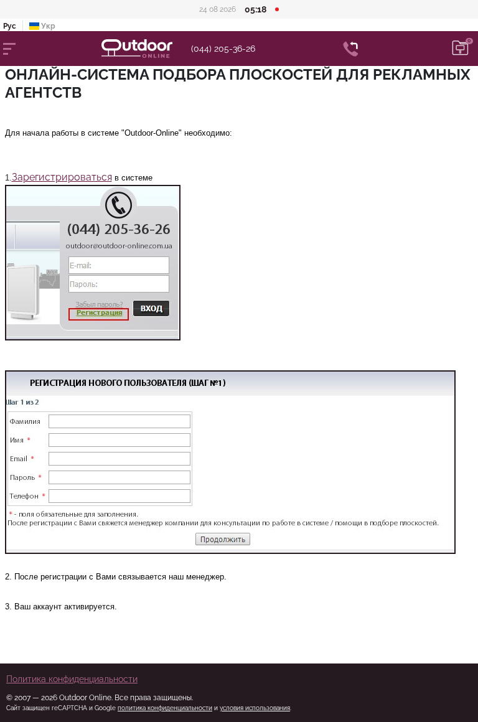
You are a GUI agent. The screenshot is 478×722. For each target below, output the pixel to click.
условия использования (255, 708)
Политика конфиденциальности (72, 679)
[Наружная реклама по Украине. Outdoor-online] (146, 48)
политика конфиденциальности (165, 708)
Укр (47, 26)
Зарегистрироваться (62, 177)
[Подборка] (460, 48)
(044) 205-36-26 (223, 49)
